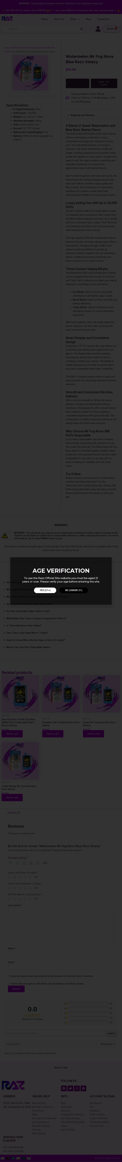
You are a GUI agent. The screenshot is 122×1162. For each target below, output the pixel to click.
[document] (61, 581)
